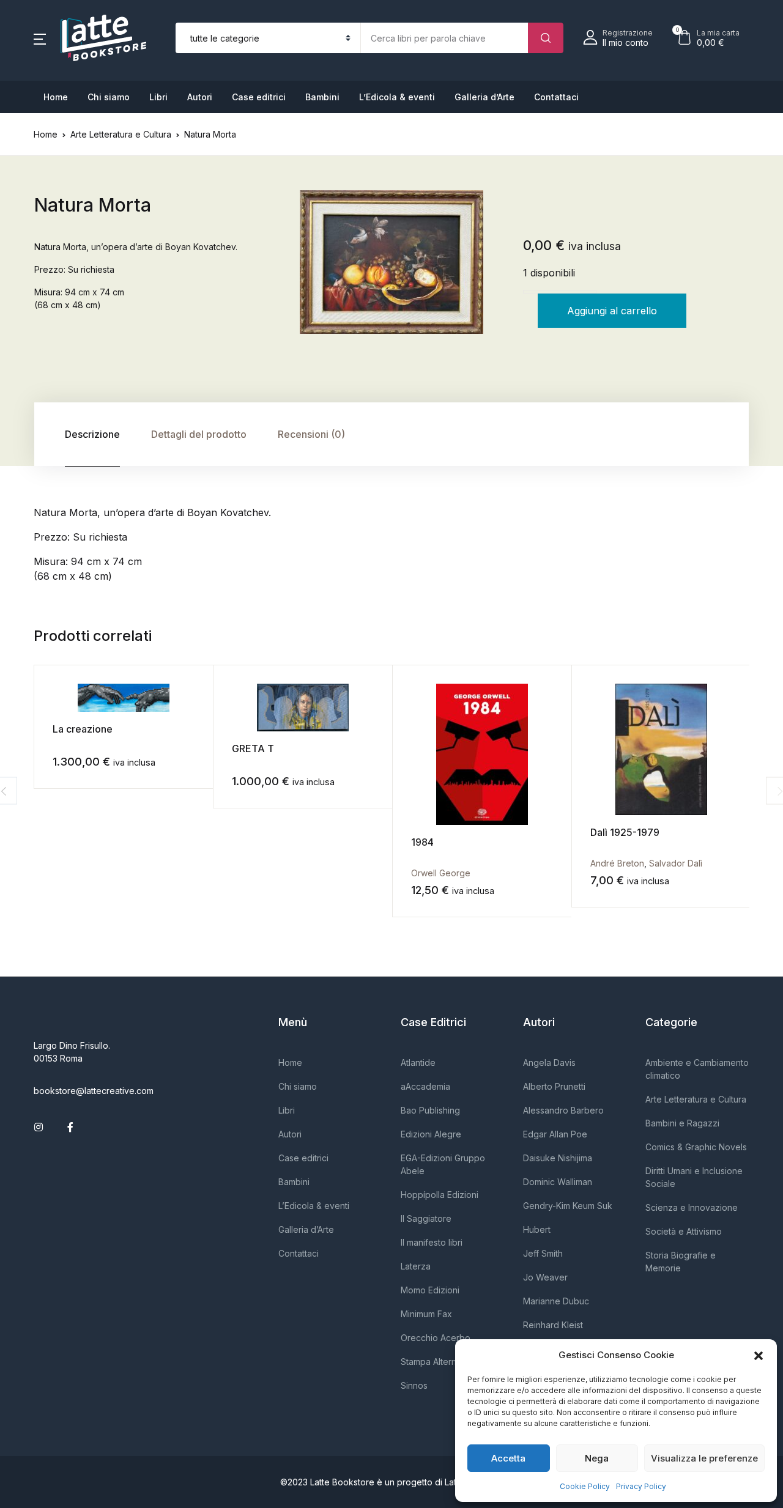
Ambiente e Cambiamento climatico (697, 1069)
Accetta (508, 1458)
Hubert (537, 1229)
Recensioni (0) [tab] (311, 434)
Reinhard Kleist (553, 1325)
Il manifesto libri (431, 1242)
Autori (199, 97)
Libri (158, 97)
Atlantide (418, 1062)
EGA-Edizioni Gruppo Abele (443, 1164)
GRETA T (253, 748)
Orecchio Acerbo (435, 1337)
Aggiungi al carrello (612, 311)
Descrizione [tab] (92, 434)
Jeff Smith (543, 1253)
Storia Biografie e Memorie (680, 1261)
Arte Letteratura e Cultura (120, 134)
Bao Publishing (430, 1110)
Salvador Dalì (675, 863)
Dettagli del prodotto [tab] (199, 434)
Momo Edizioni (430, 1290)
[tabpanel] (391, 262)
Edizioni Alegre (431, 1134)
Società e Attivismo (683, 1231)
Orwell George (440, 873)
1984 (422, 842)
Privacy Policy (641, 1486)
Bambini (322, 97)
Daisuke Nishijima (557, 1158)
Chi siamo (108, 97)
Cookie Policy (585, 1486)
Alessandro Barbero (563, 1110)
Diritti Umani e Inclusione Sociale (694, 1177)
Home (55, 97)
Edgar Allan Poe (555, 1134)
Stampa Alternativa (438, 1361)
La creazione (83, 729)
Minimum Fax (426, 1314)
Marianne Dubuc (556, 1301)
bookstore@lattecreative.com (94, 1090)
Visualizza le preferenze (704, 1458)
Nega (597, 1458)
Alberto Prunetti (554, 1086)
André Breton (617, 863)
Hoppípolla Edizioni (439, 1194)
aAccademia (425, 1086)
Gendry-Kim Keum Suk (567, 1205)
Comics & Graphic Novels (696, 1147)
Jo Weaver (545, 1277)
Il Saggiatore (426, 1218)
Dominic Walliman (557, 1182)
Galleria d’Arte (484, 97)
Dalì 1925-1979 (624, 832)
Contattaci (556, 97)
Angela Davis (549, 1062)
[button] (758, 1355)
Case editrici (259, 97)
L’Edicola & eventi (397, 97)
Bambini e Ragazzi (682, 1123)
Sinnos (414, 1385)
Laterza (416, 1266)
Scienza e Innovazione (691, 1207)
